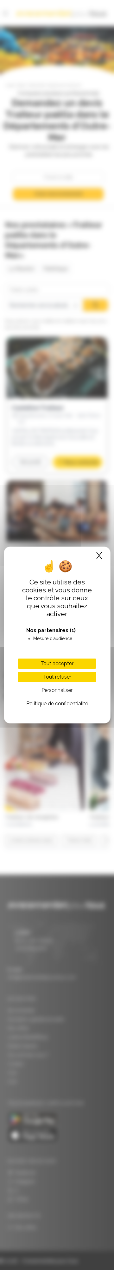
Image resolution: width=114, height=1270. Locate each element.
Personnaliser (57, 690)
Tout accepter (57, 663)
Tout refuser (57, 677)
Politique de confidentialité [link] (57, 704)
